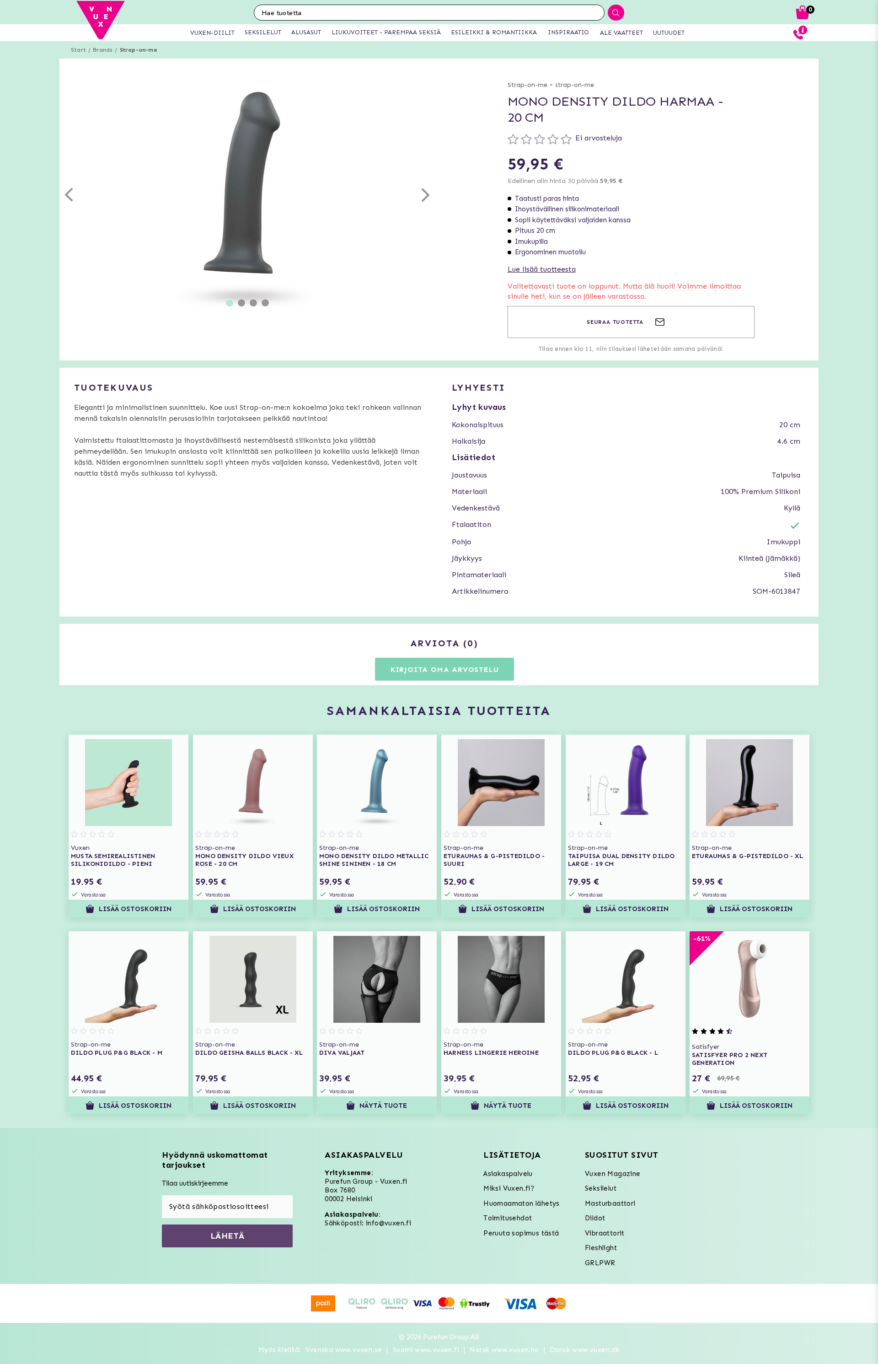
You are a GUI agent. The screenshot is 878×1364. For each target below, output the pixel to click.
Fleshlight (601, 1248)
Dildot (595, 1218)
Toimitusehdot (507, 1218)
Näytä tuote (383, 1105)
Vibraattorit (605, 1233)
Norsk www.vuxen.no (504, 1350)
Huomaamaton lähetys (521, 1203)
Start (78, 50)
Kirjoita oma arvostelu (445, 669)
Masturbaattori (610, 1203)
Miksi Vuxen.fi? (508, 1188)
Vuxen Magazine (613, 1174)
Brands (102, 50)
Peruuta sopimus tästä (521, 1233)
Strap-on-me (138, 50)
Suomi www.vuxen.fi (426, 1350)
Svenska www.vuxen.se (343, 1350)
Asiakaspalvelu (508, 1174)
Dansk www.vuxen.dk (585, 1350)
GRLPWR (600, 1263)
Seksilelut (600, 1188)
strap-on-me (574, 85)
